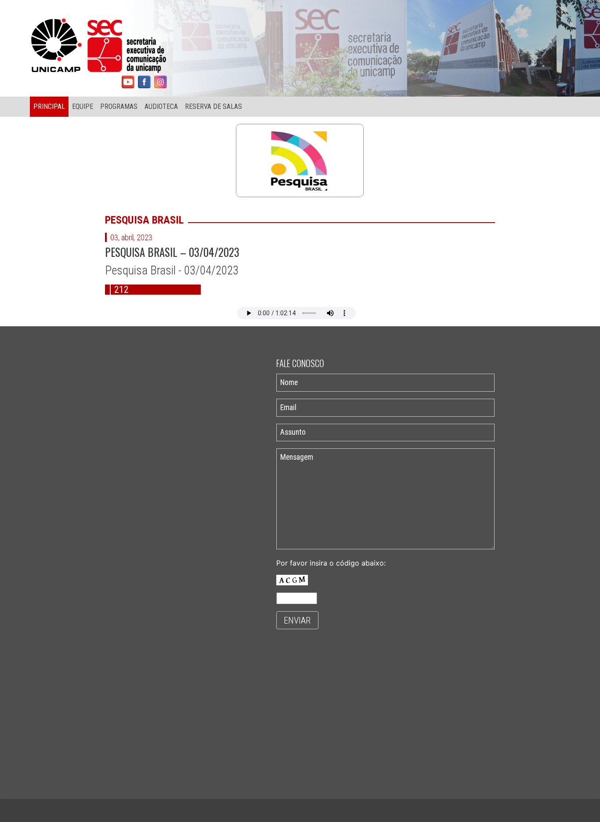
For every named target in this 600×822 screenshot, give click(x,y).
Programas (118, 106)
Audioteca (161, 106)
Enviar (297, 620)
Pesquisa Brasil (144, 220)
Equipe (82, 106)
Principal (49, 106)
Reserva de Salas (213, 106)
